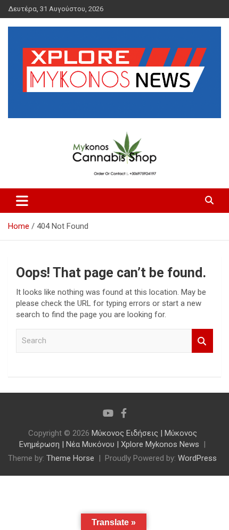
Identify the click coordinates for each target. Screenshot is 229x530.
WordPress (197, 458)
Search (202, 341)
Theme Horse (70, 458)
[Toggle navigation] (22, 200)
